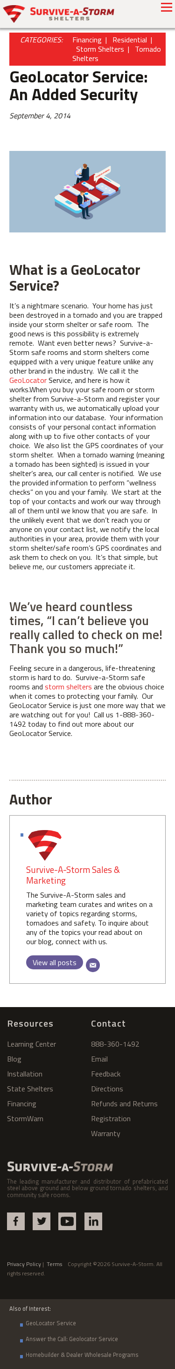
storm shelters (68, 686)
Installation (24, 1073)
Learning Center (31, 1043)
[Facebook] (16, 1221)
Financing (87, 39)
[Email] (93, 965)
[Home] (59, 14)
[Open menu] (166, 7)
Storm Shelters (100, 48)
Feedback (105, 1073)
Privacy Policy (24, 1264)
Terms (57, 1264)
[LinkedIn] (93, 1221)
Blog (14, 1058)
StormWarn (25, 1118)
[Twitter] (41, 1221)
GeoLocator (28, 380)
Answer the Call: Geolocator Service (72, 1338)
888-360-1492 (115, 1043)
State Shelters (30, 1088)
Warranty (105, 1133)
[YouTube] (67, 1221)
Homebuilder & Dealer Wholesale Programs (82, 1354)
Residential (129, 39)
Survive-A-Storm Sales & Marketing (73, 875)
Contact (108, 1023)
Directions (107, 1088)
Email (99, 1058)
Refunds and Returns (124, 1103)
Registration (111, 1118)
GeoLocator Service (51, 1323)
